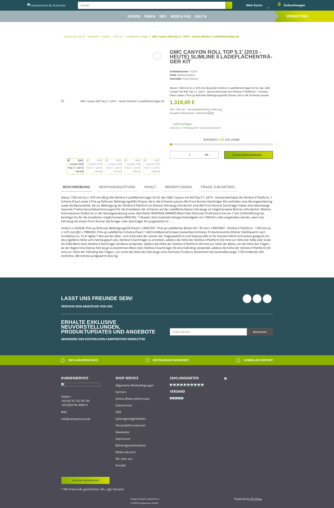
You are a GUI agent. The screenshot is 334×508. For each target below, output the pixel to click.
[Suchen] (228, 5)
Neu (162, 16)
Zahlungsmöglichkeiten (131, 419)
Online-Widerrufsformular (133, 399)
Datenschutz (124, 405)
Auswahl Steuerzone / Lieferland (189, 113)
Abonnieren (260, 332)
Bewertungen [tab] (178, 187)
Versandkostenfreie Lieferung (205, 109)
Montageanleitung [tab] (117, 187)
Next (163, 166)
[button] (251, 5)
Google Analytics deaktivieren (145, 498)
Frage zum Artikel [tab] (218, 187)
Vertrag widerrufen (85, 480)
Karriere (121, 392)
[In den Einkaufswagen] (64, 48)
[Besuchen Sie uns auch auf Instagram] (267, 298)
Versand (118, 489)
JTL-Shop (256, 499)
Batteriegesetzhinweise (131, 445)
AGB (118, 412)
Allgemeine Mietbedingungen (135, 385)
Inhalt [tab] (150, 187)
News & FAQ (180, 16)
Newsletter (123, 432)
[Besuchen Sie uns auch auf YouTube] (257, 298)
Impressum (123, 439)
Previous (64, 166)
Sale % (200, 16)
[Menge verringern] (173, 154)
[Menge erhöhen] (214, 154)
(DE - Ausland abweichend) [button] (207, 127)
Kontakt (121, 465)
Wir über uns (124, 459)
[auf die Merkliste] (157, 56)
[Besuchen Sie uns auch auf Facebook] (247, 298)
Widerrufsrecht (126, 452)
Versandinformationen (130, 425)
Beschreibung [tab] (76, 187)
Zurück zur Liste (73, 36)
